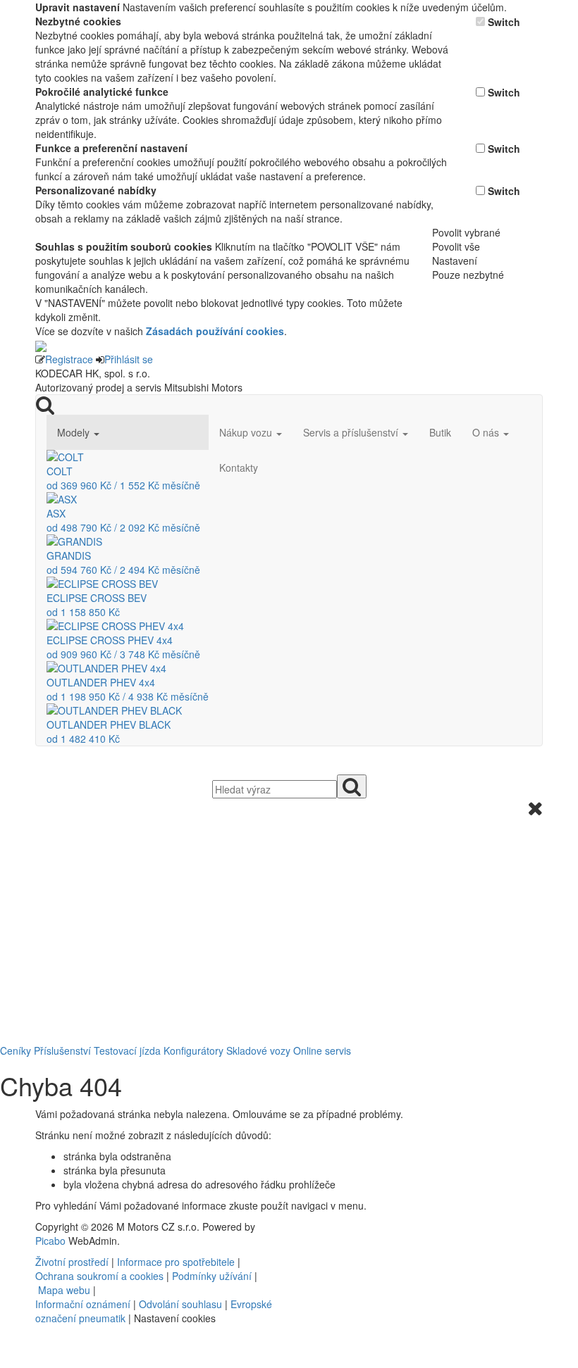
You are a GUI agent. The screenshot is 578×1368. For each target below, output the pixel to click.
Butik (440, 432)
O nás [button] (487, 432)
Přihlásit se (128, 359)
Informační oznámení (82, 1304)
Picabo (50, 1241)
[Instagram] (312, 1226)
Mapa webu (64, 1290)
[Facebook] (301, 1226)
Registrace (69, 359)
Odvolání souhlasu (180, 1304)
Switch (504, 22)
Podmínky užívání (212, 1276)
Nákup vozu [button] (247, 432)
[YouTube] (306, 1226)
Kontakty (238, 467)
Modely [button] (74, 432)
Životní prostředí (73, 1262)
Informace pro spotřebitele (177, 1262)
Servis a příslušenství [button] (352, 432)
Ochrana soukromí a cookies (99, 1276)
